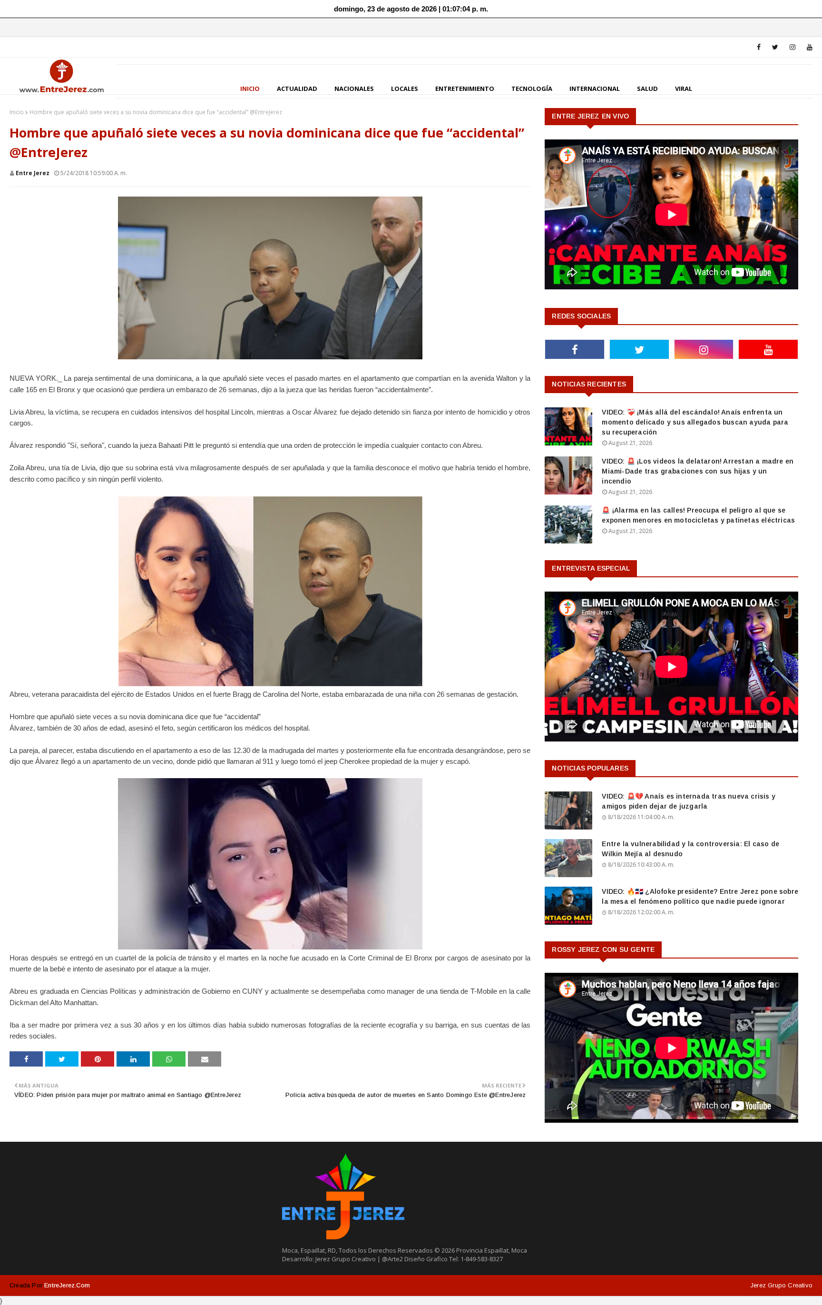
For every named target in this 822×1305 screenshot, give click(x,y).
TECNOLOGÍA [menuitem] (531, 88)
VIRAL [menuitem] (683, 88)
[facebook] (759, 47)
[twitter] (775, 47)
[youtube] (807, 47)
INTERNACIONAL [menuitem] (594, 88)
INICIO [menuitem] (250, 88)
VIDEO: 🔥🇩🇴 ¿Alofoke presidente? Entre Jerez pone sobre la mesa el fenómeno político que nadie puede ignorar (700, 896)
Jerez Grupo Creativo (781, 1285)
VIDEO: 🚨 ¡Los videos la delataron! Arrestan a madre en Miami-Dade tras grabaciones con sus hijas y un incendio (697, 471)
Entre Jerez (32, 173)
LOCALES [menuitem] (404, 88)
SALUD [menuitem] (647, 88)
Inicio (17, 112)
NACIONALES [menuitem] (354, 88)
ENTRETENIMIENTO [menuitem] (464, 88)
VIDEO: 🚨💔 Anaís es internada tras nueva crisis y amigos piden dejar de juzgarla (688, 801)
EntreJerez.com (67, 1285)
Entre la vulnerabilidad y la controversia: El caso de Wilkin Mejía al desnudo (690, 849)
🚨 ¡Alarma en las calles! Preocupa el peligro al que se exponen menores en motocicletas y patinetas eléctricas (698, 515)
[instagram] (792, 47)
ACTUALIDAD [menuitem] (297, 88)
